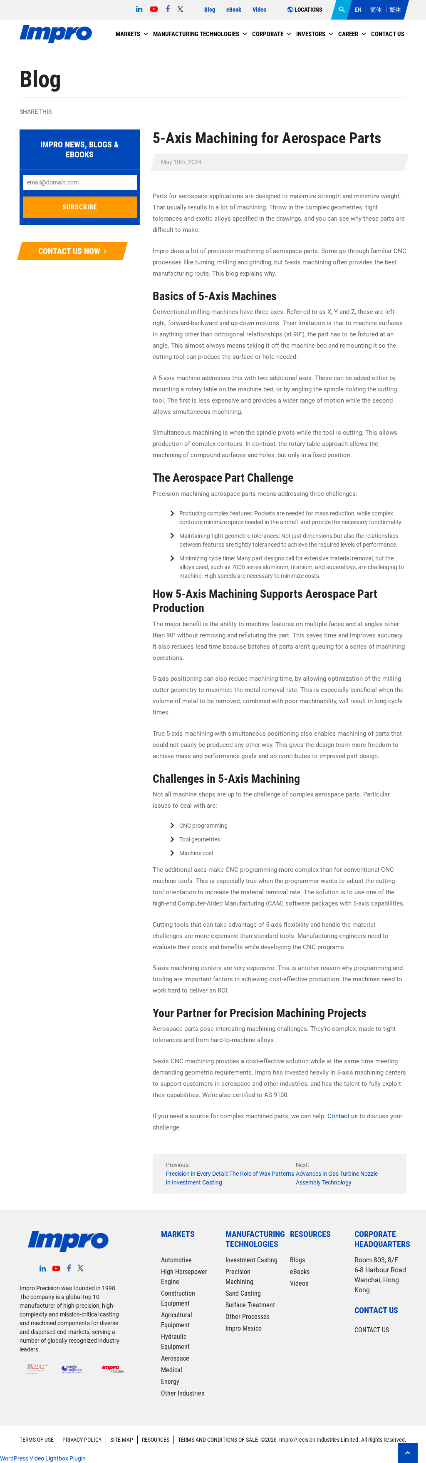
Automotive (176, 1260)
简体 (376, 9)
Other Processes (247, 1317)
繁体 (395, 9)
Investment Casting (251, 1260)
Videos (299, 1283)
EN (358, 9)
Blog (209, 9)
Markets (128, 34)
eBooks (300, 1272)
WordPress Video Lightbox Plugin (43, 1458)
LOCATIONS (307, 9)
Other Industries (182, 1393)
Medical (171, 1370)
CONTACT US (371, 1330)
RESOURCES (155, 1439)
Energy (170, 1382)
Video (259, 9)
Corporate (267, 34)
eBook (233, 9)
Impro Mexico (243, 1328)
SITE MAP (121, 1439)
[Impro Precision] (56, 34)
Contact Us (387, 34)
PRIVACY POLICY (82, 1439)
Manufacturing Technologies (196, 34)
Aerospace (175, 1358)
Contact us (342, 1116)
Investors (310, 34)
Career (348, 34)
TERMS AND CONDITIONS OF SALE (218, 1439)
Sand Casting (243, 1293)
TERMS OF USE (37, 1439)
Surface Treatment (250, 1305)
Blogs (297, 1260)
